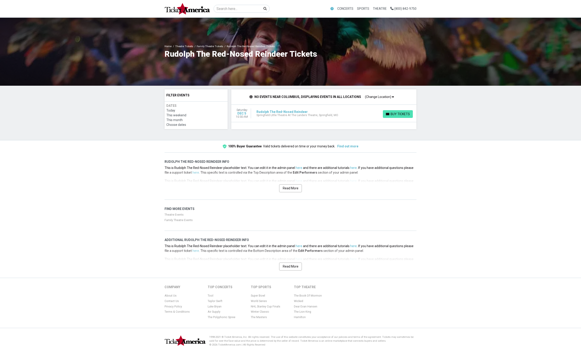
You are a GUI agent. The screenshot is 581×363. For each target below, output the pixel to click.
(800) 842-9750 (405, 8)
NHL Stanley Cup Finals (265, 306)
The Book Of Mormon (308, 295)
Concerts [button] (345, 8)
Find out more (347, 146)
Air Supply (214, 311)
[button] (332, 9)
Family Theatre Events (179, 220)
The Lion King (302, 311)
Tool (210, 295)
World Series (259, 301)
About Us (171, 295)
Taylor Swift (215, 301)
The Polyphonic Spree (221, 317)
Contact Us (172, 301)
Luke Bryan (215, 306)
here (299, 168)
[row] (324, 113)
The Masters (259, 317)
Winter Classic (260, 311)
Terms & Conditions (177, 311)
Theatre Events (174, 214)
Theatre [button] (380, 8)
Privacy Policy (173, 306)
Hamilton (300, 317)
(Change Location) (378, 97)
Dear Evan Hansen (305, 306)
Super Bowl (258, 295)
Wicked (298, 301)
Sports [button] (363, 8)
